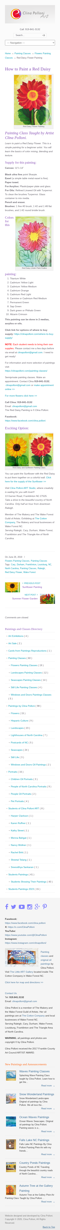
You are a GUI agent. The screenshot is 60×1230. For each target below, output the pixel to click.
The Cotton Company (33, 1015)
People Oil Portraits (23, 794)
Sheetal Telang (21, 859)
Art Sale (15, 643)
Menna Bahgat (21, 838)
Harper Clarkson (22, 815)
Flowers (18, 713)
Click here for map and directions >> (24, 982)
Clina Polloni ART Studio (22, 488)
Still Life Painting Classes (26, 687)
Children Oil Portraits (24, 779)
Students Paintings (21, 874)
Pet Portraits (20, 801)
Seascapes (20, 750)
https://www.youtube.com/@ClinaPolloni (26, 935)
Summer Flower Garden (25, 598)
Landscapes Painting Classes (29, 672)
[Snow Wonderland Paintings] (11, 1103)
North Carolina (12, 568)
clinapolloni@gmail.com (30, 352)
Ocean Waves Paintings (34, 1117)
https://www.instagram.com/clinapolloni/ (25, 943)
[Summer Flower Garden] (47, 603)
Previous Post (31, 583)
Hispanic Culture (22, 720)
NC (49, 564)
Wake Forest (29, 572)
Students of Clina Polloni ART (26, 808)
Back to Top (49, 1227)
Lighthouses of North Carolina (29, 735)
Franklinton (31, 564)
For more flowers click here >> (21, 395)
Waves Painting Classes (34, 1071)
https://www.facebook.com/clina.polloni (25, 420)
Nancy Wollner (21, 845)
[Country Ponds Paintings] (11, 1171)
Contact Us (11, 993)
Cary (13, 564)
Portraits (16, 771)
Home (8, 53)
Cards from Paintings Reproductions (30, 650)
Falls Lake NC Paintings (34, 1140)
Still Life (17, 757)
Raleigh (41, 568)
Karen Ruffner (21, 823)
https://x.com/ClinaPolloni (21, 927)
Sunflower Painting (32, 587)
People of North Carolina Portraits (31, 786)
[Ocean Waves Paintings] (11, 1125)
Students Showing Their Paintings (32, 881)
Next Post (31, 595)
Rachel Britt (19, 852)
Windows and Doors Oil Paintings (31, 764)
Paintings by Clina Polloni (24, 706)
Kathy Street (20, 830)
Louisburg (42, 564)
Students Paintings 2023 (24, 889)
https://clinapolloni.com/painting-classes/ (26, 370)
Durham (20, 564)
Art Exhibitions (18, 636)
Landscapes (20, 728)
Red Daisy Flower (13, 572)
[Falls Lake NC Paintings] (11, 1148)
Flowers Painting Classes (17, 561)
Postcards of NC (22, 742)
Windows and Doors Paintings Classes (29, 696)
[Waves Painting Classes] (11, 1080)
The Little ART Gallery (21, 971)
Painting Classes (22, 53)
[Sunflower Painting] (12, 592)
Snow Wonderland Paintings (36, 1094)
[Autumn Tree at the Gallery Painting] (11, 1194)
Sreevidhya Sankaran (24, 867)
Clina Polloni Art (30, 13)
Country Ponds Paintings (34, 1162)
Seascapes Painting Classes (29, 680)
